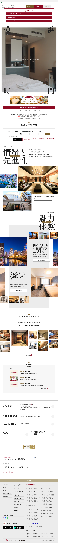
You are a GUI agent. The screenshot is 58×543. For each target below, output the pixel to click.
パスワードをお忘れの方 (50, 138)
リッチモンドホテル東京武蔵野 (32, 515)
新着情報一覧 (43, 388)
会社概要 (16, 507)
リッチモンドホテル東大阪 (46, 497)
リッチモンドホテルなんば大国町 (47, 498)
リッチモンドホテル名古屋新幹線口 (48, 489)
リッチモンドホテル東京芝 (31, 516)
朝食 (52, 2)
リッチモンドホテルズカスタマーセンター (18, 485)
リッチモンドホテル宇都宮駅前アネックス (31, 504)
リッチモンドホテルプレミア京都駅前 (48, 494)
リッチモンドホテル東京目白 (32, 513)
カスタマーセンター (46, 140)
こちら (19, 116)
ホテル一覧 (49, 2)
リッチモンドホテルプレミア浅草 (32, 509)
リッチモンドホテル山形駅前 (32, 498)
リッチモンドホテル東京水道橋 (32, 512)
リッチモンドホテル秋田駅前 (32, 492)
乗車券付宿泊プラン (17, 139)
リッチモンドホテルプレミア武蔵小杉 (33, 518)
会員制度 (55, 2)
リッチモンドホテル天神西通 (47, 507)
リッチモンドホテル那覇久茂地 (47, 516)
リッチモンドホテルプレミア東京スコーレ (30, 507)
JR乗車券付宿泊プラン (7, 493)
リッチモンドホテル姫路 (46, 500)
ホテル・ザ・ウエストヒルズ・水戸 (47, 533)
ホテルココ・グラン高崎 (46, 534)
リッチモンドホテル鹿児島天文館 (47, 515)
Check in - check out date (13, 131)
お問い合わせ (16, 488)
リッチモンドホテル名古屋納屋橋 (47, 491)
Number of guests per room (25, 131)
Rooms (40, 131)
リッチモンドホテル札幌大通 (32, 488)
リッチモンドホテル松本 (46, 488)
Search (47, 134)
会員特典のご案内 (26, 139)
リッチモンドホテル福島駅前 (32, 500)
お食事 (22, 453)
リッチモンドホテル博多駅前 (47, 504)
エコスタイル (16, 501)
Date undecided (14, 136)
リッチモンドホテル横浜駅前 (47, 486)
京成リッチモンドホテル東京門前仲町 (33, 536)
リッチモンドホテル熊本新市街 (47, 509)
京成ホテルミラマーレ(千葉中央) (47, 536)
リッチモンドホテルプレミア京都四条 (48, 495)
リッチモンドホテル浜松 (46, 492)
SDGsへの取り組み (17, 504)
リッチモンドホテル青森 (31, 491)
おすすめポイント (28, 453)
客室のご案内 (18, 290)
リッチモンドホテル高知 (46, 503)
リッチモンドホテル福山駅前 (47, 501)
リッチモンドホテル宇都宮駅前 (32, 501)
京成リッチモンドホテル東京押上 (32, 533)
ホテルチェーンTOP (6, 484)
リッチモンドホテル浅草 (31, 510)
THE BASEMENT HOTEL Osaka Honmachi (34, 526)
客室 (20, 453)
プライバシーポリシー (18, 498)
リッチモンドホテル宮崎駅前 (47, 512)
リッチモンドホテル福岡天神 (47, 506)
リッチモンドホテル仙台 (31, 495)
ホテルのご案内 (42, 202)
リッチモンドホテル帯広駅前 (32, 489)
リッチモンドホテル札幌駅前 (32, 486)
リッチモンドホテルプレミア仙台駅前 (33, 497)
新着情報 (42, 453)
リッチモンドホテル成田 (31, 505)
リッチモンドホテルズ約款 (18, 491)
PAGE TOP (29, 480)
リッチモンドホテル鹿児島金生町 (47, 513)
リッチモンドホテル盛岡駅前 (32, 494)
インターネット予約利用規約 (16, 495)
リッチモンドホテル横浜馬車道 (32, 519)
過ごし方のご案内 (41, 260)
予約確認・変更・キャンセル (37, 140)
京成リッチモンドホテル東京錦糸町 (33, 534)
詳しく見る (28, 355)
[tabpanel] (29, 447)
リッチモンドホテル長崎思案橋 (47, 510)
